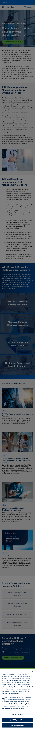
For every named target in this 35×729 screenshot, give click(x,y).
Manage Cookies (17, 714)
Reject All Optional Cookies (17, 720)
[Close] (33, 671)
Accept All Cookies (17, 725)
